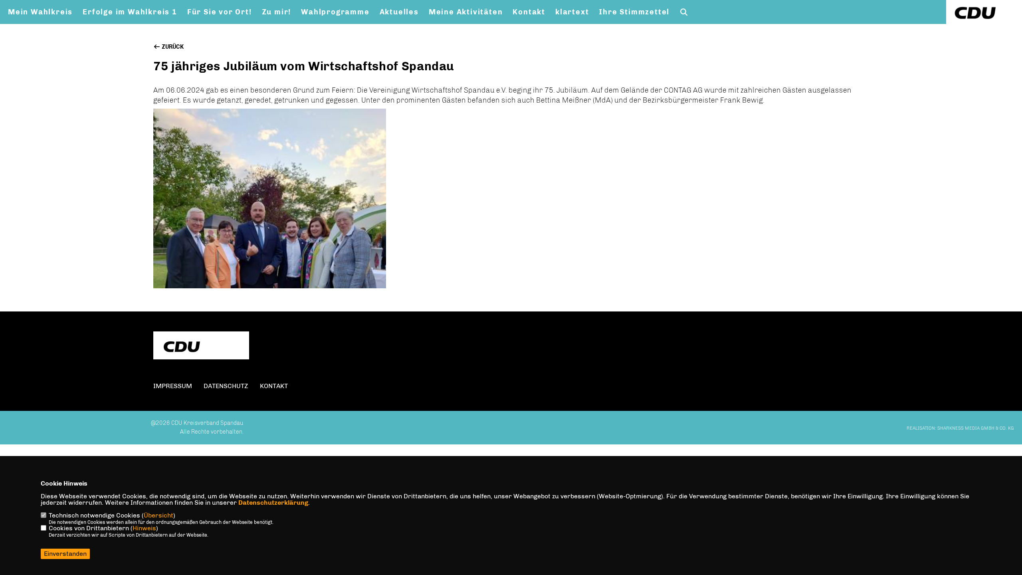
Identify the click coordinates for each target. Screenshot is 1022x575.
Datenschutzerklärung (273, 502)
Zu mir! (276, 12)
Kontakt (529, 12)
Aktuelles (399, 12)
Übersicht (158, 515)
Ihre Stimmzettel (634, 12)
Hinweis (144, 528)
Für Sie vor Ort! (219, 12)
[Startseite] (201, 346)
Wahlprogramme (335, 12)
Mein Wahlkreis (40, 12)
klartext (572, 12)
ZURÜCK (172, 47)
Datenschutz (226, 386)
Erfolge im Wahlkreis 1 (130, 12)
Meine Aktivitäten (466, 12)
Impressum (172, 386)
